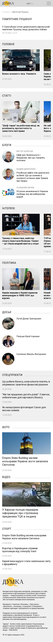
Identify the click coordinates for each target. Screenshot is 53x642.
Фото (6, 427)
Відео (6, 476)
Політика (9, 262)
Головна (6, 12)
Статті (6, 95)
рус (32, 3)
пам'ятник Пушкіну (20, 12)
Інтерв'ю (8, 208)
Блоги (6, 144)
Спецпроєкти (12, 374)
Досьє (6, 312)
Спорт (6, 528)
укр (28, 3)
